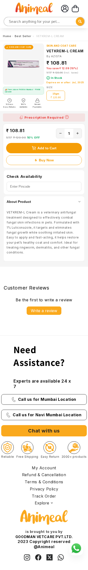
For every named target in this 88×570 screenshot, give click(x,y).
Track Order (44, 496)
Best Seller (23, 36)
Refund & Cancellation (44, 474)
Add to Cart (46, 148)
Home (7, 36)
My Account (44, 467)
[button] (75, 8)
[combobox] (44, 21)
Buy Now (46, 160)
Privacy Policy (44, 489)
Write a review (44, 310)
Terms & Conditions (44, 481)
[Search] (8, 21)
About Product (19, 202)
